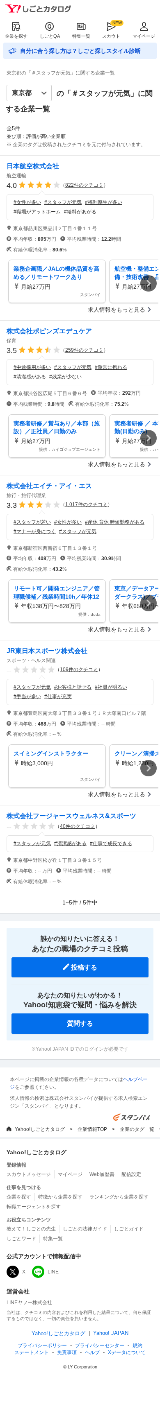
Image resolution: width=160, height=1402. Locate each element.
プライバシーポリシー (42, 1345)
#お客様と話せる (72, 687)
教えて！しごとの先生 (31, 1229)
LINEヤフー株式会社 (29, 1302)
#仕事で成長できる (111, 843)
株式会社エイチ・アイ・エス (49, 485)
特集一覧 (81, 36)
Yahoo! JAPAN (110, 1333)
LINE (53, 1272)
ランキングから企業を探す (119, 1197)
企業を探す (16, 36)
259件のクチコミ (84, 350)
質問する (80, 1023)
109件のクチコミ (79, 669)
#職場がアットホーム (37, 212)
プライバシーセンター (99, 1345)
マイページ (144, 36)
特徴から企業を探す (60, 1197)
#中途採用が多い (32, 367)
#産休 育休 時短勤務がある (114, 522)
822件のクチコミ (84, 185)
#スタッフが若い (32, 522)
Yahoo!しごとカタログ (40, 1129)
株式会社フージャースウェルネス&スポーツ (71, 815)
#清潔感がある (30, 377)
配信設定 (131, 1174)
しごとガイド (129, 1229)
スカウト (111, 36)
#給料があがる (80, 212)
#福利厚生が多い (103, 202)
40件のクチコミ (77, 826)
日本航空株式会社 (33, 166)
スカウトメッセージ (29, 1174)
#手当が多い (27, 696)
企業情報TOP (92, 1129)
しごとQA (50, 36)
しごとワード (21, 1238)
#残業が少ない (65, 377)
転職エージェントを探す (34, 1207)
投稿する (84, 967)
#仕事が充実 (58, 696)
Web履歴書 (101, 1174)
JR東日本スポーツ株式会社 (47, 650)
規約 (137, 1345)
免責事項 (67, 1352)
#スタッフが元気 (63, 202)
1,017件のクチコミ (86, 504)
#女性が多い (27, 202)
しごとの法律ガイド (85, 1229)
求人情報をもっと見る (116, 309)
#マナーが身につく (35, 531)
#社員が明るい (111, 687)
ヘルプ (92, 1352)
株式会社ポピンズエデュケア (49, 331)
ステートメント (31, 1352)
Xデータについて (127, 1352)
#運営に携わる (111, 367)
